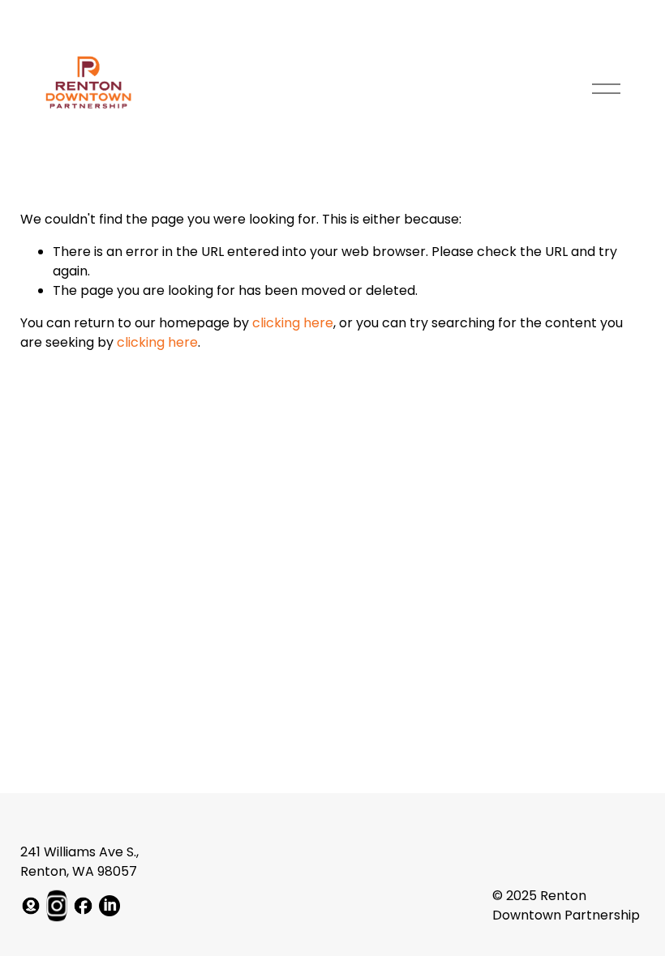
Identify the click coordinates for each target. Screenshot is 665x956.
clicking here (292, 323)
